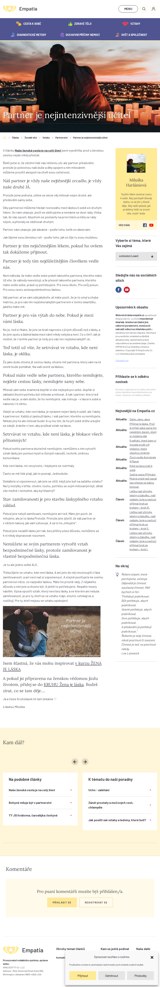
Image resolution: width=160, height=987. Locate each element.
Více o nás (124, 225)
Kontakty (61, 957)
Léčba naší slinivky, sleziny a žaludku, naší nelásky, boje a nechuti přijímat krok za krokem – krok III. (143, 499)
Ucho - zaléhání (98, 790)
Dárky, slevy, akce (140, 419)
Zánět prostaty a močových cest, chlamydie (110, 805)
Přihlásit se (62, 902)
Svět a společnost (134, 34)
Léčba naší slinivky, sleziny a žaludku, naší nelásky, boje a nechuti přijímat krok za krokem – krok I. (143, 541)
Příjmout (82, 975)
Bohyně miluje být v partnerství (30, 802)
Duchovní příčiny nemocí (83, 34)
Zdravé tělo (83, 23)
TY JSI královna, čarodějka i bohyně (33, 815)
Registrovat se (96, 902)
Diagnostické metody (31, 34)
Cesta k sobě (32, 23)
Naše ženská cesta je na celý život (38, 150)
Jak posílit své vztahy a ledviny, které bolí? (117, 820)
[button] (152, 957)
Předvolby (140, 975)
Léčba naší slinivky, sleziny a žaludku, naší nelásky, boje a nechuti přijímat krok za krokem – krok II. (143, 520)
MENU (128, 9)
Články (15, 137)
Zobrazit (122, 360)
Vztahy (135, 23)
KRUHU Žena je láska (64, 684)
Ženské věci (31, 137)
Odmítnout (111, 975)
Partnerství (61, 137)
